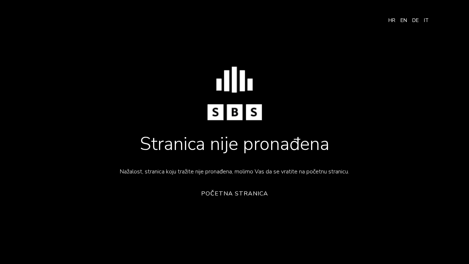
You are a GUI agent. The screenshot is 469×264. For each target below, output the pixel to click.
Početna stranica (234, 194)
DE (415, 20)
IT (426, 20)
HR (391, 20)
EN (403, 20)
